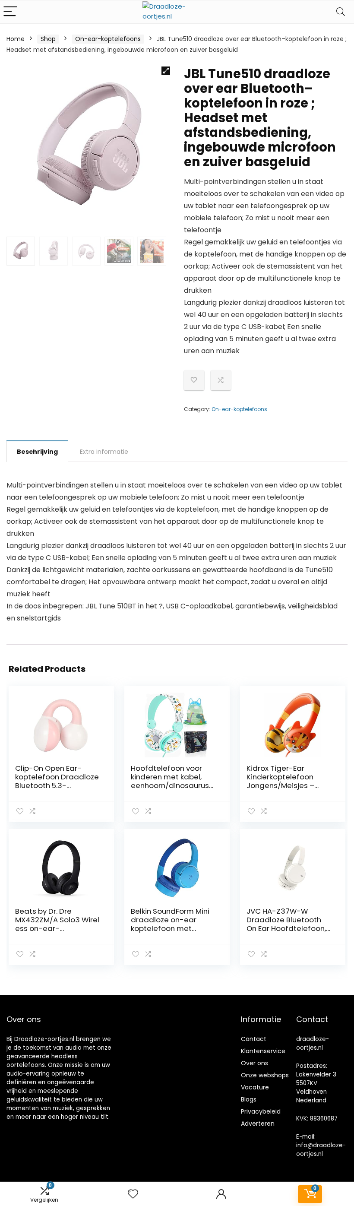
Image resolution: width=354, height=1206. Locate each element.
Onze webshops (265, 1075)
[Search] (340, 11)
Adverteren (258, 1123)
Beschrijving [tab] (37, 451)
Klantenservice (263, 1051)
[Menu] (10, 11)
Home (15, 39)
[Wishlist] (133, 1194)
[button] (165, 70)
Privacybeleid (261, 1111)
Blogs (248, 1099)
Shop (48, 39)
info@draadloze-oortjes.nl (321, 1149)
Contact (253, 1039)
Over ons (254, 1063)
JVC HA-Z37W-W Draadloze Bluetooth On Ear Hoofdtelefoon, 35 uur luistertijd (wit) (286, 924)
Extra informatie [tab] (104, 451)
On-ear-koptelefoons (108, 39)
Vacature (255, 1087)
